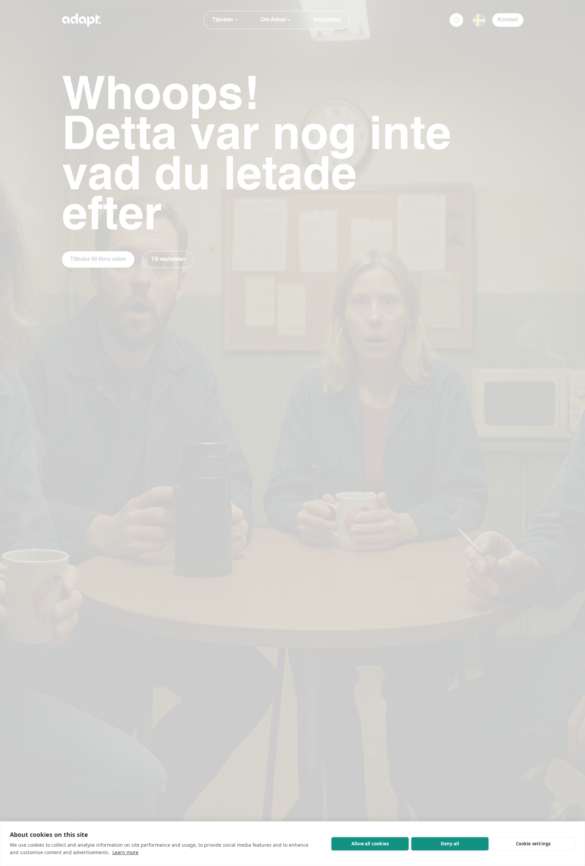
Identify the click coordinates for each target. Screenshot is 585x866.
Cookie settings (533, 844)
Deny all (450, 844)
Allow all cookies (370, 844)
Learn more (125, 852)
